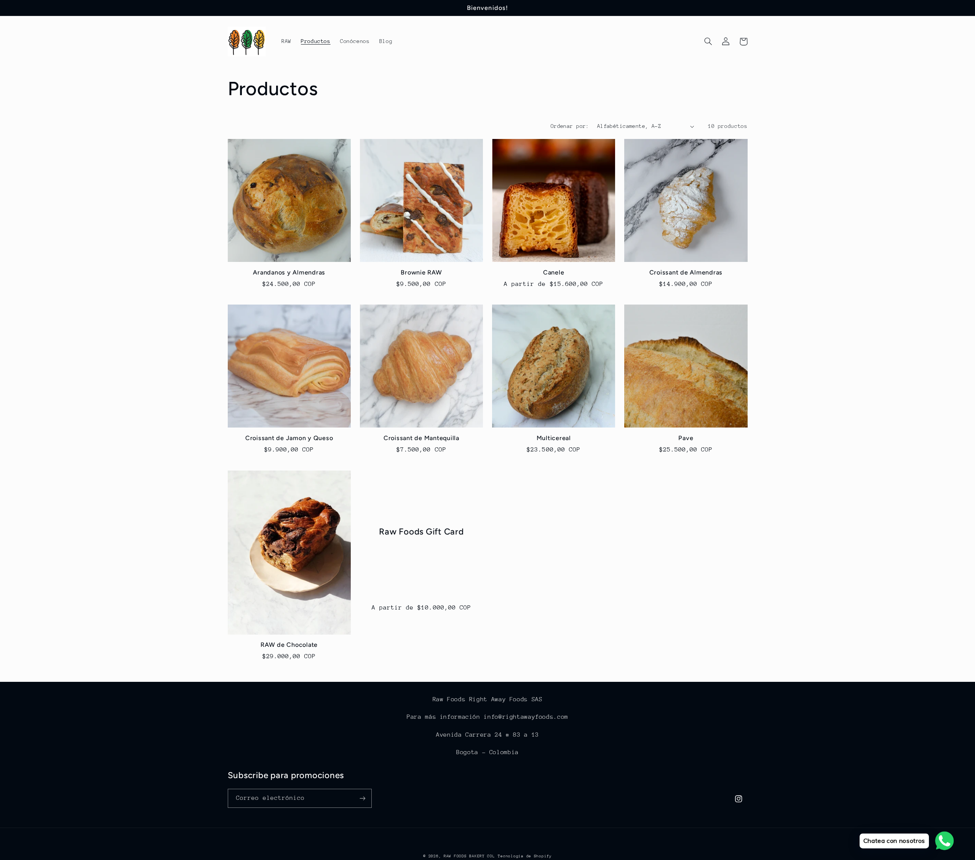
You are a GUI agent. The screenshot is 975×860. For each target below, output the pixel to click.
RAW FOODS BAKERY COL (469, 856)
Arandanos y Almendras (289, 272)
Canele (553, 272)
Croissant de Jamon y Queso (289, 438)
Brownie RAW (421, 272)
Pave (685, 438)
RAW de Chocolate (289, 644)
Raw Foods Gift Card (421, 532)
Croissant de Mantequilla (421, 438)
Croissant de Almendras (686, 272)
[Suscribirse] (362, 798)
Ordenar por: (570, 126)
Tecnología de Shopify (524, 856)
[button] (708, 41)
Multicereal (554, 438)
